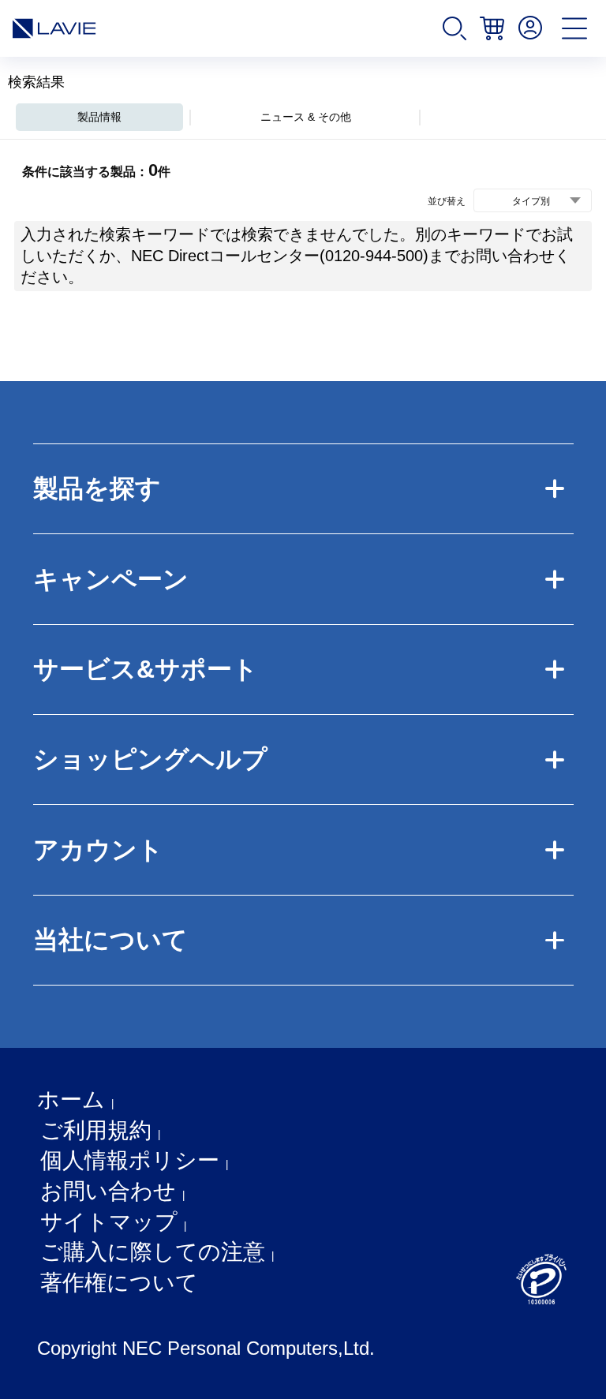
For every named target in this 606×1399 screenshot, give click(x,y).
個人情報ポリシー (129, 1160)
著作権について (119, 1282)
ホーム (71, 1099)
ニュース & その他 (305, 116)
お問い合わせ (108, 1191)
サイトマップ (109, 1222)
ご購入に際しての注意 (152, 1252)
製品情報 (99, 116)
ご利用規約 (96, 1130)
